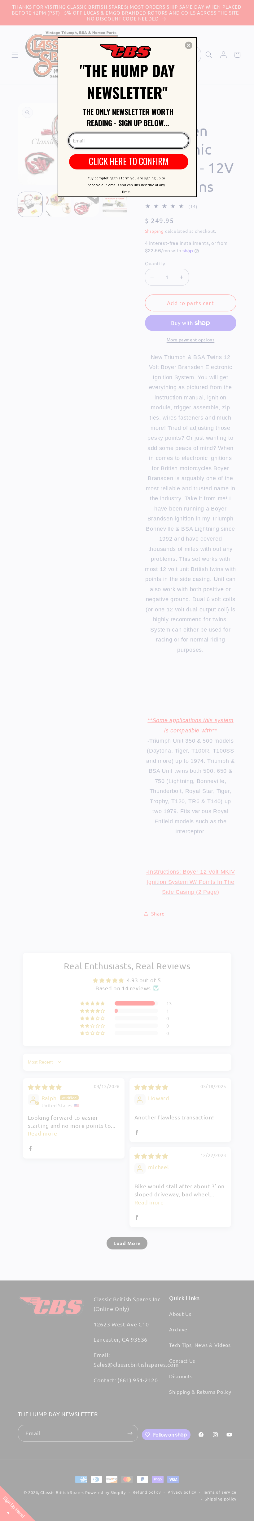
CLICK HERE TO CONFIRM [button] (129, 161)
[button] (188, 45)
